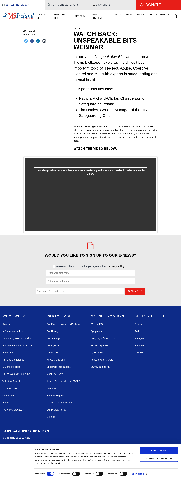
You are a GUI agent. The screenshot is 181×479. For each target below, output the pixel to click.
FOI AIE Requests (56, 395)
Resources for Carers (101, 359)
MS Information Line (13, 331)
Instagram (140, 338)
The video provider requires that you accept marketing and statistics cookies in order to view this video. (90, 172)
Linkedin (139, 352)
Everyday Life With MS (102, 338)
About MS (41, 16)
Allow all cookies (159, 450)
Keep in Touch (149, 316)
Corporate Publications (59, 367)
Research (79, 16)
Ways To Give (123, 14)
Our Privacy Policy (56, 409)
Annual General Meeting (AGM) (63, 381)
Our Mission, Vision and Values (63, 324)
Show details (138, 474)
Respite (6, 324)
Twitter (138, 331)
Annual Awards (159, 14)
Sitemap (51, 417)
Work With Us (9, 388)
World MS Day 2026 (13, 409)
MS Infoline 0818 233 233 (64, 5)
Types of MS (97, 352)
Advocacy (7, 352)
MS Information (107, 316)
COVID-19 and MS (100, 367)
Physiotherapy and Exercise (17, 345)
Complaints (52, 388)
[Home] (18, 18)
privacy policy (116, 266)
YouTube (139, 345)
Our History (53, 331)
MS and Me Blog (11, 367)
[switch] (76, 474)
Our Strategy (53, 338)
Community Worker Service (16, 338)
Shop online (103, 5)
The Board (52, 352)
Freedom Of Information (59, 402)
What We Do (59, 16)
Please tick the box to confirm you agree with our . (92, 266)
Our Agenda (53, 345)
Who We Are (59, 316)
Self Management (99, 345)
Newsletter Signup (17, 5)
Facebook (140, 324)
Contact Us (8, 395)
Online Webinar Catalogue (16, 374)
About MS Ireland (56, 359)
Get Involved (98, 16)
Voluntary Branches (12, 381)
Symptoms (96, 331)
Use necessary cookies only (159, 458)
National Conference (13, 359)
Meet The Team (55, 374)
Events (6, 402)
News (140, 14)
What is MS (96, 324)
